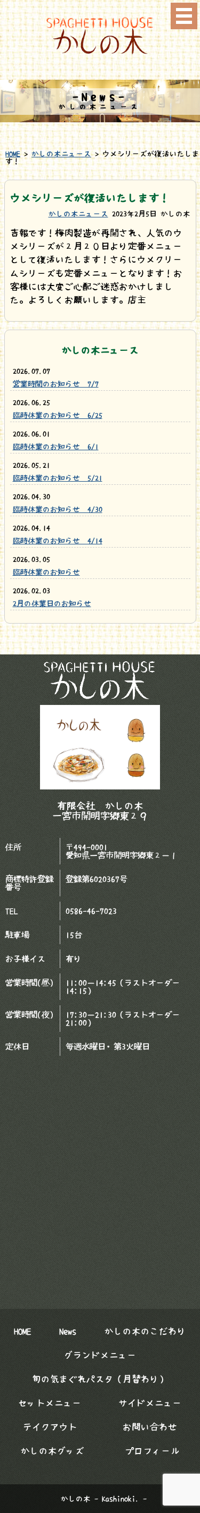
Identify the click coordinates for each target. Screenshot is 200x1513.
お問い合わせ (150, 1427)
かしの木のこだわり (145, 1331)
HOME (12, 153)
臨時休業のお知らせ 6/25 (57, 415)
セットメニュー (50, 1403)
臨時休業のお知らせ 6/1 (56, 446)
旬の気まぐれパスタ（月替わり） (100, 1379)
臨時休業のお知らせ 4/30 (57, 509)
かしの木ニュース (61, 153)
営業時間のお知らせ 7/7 (56, 384)
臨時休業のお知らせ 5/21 (57, 478)
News (67, 1331)
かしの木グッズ (52, 1451)
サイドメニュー (150, 1403)
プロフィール (152, 1451)
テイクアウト (50, 1427)
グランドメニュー (100, 1355)
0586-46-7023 (91, 911)
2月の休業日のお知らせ (52, 603)
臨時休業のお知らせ (46, 572)
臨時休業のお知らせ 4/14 (57, 540)
